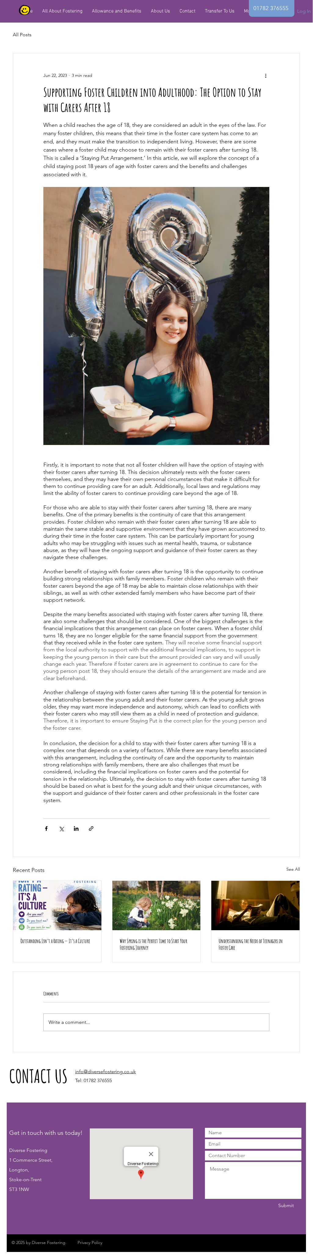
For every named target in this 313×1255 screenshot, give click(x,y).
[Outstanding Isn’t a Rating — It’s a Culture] (57, 905)
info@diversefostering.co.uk (105, 1071)
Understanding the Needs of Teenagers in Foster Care (251, 944)
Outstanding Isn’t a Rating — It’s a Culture (55, 941)
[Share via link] (91, 828)
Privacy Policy (90, 1242)
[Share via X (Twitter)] (61, 828)
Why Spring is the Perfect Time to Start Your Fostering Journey (153, 944)
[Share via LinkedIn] (76, 828)
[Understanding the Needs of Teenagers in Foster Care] (255, 905)
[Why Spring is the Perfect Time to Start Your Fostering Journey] (156, 905)
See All (293, 869)
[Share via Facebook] (46, 828)
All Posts (22, 35)
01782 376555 (98, 1080)
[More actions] (265, 75)
